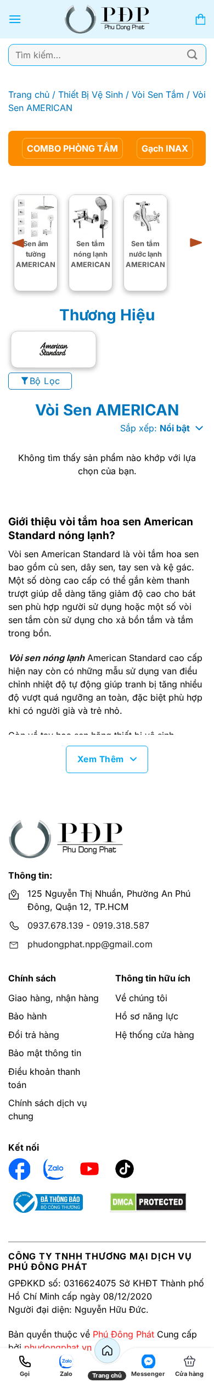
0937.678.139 (55, 925)
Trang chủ (28, 94)
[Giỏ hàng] (200, 19)
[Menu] (14, 18)
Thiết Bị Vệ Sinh (90, 94)
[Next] (192, 243)
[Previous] (22, 243)
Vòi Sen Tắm (158, 94)
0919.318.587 (121, 925)
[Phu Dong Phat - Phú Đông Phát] (107, 19)
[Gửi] (193, 54)
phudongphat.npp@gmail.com (90, 944)
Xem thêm (100, 759)
